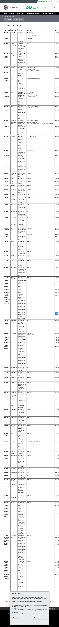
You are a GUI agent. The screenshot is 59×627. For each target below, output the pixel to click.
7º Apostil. (6, 301)
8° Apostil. (6, 303)
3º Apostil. (6, 286)
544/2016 (6, 502)
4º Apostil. (6, 291)
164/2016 (6, 211)
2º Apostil (6, 567)
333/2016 (6, 382)
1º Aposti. (6, 538)
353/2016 (6, 404)
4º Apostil (6, 547)
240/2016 (6, 260)
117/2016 (6, 185)
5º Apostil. (6, 294)
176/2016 (6, 223)
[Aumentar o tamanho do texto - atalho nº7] (53, 2)
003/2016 (6, 32)
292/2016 (6, 372)
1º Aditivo (6, 56)
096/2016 (6, 136)
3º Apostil (6, 569)
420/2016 (6, 433)
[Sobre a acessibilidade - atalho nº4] (49, 1)
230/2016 (6, 251)
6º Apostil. (6, 295)
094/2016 (6, 106)
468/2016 (6, 465)
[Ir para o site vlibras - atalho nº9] (57, 2)
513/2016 (6, 483)
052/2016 (6, 53)
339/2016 (6, 399)
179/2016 (6, 234)
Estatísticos (15, 608)
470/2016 (6, 472)
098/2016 (6, 165)
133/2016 (6, 189)
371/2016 (6, 417)
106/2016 (6, 173)
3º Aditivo (6, 289)
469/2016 (6, 468)
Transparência (18, 19)
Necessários (15, 603)
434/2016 (6, 442)
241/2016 (6, 264)
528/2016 (6, 495)
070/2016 (6, 67)
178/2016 (6, 228)
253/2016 (6, 267)
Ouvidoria (7, 19)
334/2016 (6, 392)
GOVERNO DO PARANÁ (42, 1)
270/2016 (6, 333)
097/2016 (6, 150)
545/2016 (6, 535)
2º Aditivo (6, 57)
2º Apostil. (6, 283)
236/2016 (6, 255)
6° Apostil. (6, 578)
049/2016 (6, 43)
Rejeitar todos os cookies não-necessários (40, 618)
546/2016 (6, 561)
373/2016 (6, 425)
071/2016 (6, 78)
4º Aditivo (6, 292)
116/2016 (6, 181)
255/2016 (6, 277)
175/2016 (6, 217)
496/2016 (6, 479)
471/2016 (6, 475)
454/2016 (6, 451)
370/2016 (6, 409)
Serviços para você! (9, 16)
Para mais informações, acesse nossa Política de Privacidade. (27, 601)
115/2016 (6, 178)
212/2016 (6, 241)
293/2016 (6, 377)
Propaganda (15, 612)
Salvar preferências (16, 617)
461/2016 (6, 455)
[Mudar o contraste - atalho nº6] (51, 2)
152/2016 (6, 194)
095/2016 (6, 120)
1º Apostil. (6, 38)
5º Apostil (6, 576)
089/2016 (6, 87)
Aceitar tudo (36, 622)
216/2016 (6, 245)
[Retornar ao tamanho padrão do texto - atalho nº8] (55, 2)
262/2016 (6, 320)
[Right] (55, 13)
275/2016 (6, 367)
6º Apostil (6, 516)
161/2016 (6, 197)
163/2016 (6, 204)
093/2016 (6, 92)
